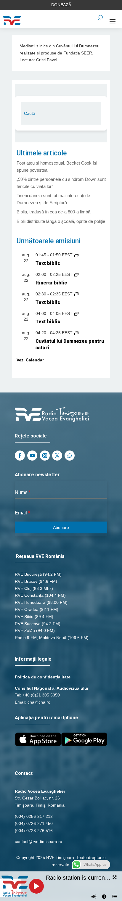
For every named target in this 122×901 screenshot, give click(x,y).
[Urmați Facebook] (20, 455)
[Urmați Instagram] (45, 455)
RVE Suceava (28, 623)
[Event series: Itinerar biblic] (76, 274)
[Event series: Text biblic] (76, 254)
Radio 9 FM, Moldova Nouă (40, 637)
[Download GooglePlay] (84, 744)
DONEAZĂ (61, 4)
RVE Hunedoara (30, 602)
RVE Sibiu (24, 616)
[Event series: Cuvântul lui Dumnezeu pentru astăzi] (76, 332)
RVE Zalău (25, 630)
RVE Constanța (29, 595)
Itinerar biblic (51, 283)
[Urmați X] (57, 455)
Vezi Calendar (30, 360)
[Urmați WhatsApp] (70, 455)
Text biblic (48, 263)
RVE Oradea (26, 609)
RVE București (28, 574)
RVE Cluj (23, 588)
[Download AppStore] (38, 744)
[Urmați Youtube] (32, 455)
